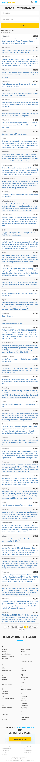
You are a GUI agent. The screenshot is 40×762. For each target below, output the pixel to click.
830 (31, 627)
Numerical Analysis (26, 689)
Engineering (5, 693)
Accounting (5, 649)
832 (19, 629)
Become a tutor (6, 748)
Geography (4, 714)
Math (22, 682)
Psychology (24, 707)
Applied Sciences (6, 654)
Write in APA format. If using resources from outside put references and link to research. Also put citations (19, 284)
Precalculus (24, 703)
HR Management (25, 654)
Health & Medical (25, 649)
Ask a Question (20, 739)
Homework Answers (8, 747)
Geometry (4, 719)
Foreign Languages (7, 707)
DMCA (4, 752)
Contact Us (5, 750)
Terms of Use (27, 752)
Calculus (4, 677)
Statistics (23, 719)
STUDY (8, 2)
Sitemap (4, 754)
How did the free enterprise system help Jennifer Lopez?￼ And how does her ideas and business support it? (20, 382)
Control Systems (7, 316)
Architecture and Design (8, 656)
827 (17, 627)
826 (12, 627)
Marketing (23, 680)
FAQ (25, 748)
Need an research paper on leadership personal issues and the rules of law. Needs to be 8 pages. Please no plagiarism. (20, 104)
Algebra (4, 651)
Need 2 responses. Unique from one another (17, 505)
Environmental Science (8, 698)
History (23, 651)
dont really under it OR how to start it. (14, 134)
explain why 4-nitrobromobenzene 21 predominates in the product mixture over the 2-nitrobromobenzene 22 (20, 442)
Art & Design (5, 658)
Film (3, 705)
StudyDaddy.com (24, 757)
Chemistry (4, 679)
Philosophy (24, 696)
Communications (6, 682)
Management (24, 677)
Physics (23, 698)
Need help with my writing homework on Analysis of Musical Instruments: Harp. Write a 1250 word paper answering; (19, 125)
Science (23, 715)
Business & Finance (7, 670)
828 (21, 627)
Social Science (25, 717)
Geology (4, 717)
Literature (23, 670)
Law (22, 668)
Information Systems (26, 661)
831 (35, 627)
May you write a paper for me (12, 323)
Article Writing (5, 661)
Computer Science (7, 684)
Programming (24, 705)
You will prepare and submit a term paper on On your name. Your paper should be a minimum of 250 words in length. (20, 75)
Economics (5, 691)
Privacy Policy (28, 750)
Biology (4, 668)
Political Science (25, 701)
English (4, 696)
